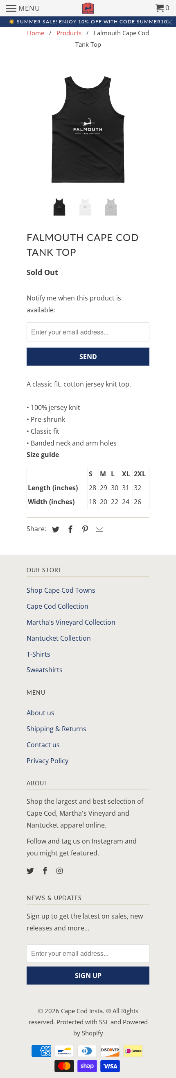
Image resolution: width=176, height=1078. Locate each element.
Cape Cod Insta (82, 1011)
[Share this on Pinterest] (83, 529)
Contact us (43, 744)
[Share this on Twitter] (54, 529)
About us (40, 712)
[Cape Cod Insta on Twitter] (31, 871)
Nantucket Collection (59, 638)
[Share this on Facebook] (69, 529)
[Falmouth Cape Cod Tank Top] (88, 129)
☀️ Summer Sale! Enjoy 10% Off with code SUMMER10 (88, 21)
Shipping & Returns (56, 728)
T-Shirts (38, 654)
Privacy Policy (47, 760)
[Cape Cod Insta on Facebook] (45, 871)
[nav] (23, 8)
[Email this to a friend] (98, 529)
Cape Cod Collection (57, 606)
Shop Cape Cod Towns (61, 590)
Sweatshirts (45, 669)
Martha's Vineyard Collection (71, 622)
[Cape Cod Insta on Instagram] (60, 871)
